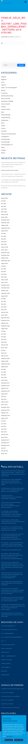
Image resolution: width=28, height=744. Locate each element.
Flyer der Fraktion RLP (8, 644)
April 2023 (3, 307)
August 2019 (4, 394)
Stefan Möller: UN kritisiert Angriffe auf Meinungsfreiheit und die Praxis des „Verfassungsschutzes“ (12, 599)
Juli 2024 (3, 266)
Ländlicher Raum (5, 109)
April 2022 (3, 339)
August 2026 (4, 198)
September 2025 (5, 228)
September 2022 (5, 326)
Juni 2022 (3, 334)
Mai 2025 (3, 239)
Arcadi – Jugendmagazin (8, 656)
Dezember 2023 (5, 285)
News (2, 112)
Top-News (3, 131)
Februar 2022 (4, 345)
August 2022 (4, 328)
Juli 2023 (3, 298)
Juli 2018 (3, 421)
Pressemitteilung (5, 117)
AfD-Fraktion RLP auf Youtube (10, 707)
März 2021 (4, 353)
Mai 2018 (3, 426)
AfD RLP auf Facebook (7, 692)
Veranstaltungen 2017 (7, 144)
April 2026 (3, 209)
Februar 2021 (4, 355)
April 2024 (3, 274)
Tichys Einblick (5, 667)
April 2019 (3, 399)
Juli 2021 (3, 350)
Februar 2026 (4, 214)
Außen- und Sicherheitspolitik (9, 87)
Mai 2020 (3, 374)
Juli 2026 (3, 201)
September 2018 (5, 415)
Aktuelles (3, 77)
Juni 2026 (3, 203)
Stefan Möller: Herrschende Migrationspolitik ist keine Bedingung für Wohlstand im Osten (13, 521)
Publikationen (4, 120)
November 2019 (5, 385)
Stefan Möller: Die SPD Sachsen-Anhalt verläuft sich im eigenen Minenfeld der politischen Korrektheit (13, 490)
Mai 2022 (3, 336)
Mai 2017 (3, 448)
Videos (3, 147)
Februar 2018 (4, 434)
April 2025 (3, 241)
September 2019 (5, 391)
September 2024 (5, 260)
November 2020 (5, 358)
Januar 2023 (4, 315)
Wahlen (3, 153)
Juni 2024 (3, 269)
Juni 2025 (3, 236)
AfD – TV (3, 641)
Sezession (4, 671)
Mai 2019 (3, 396)
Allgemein (3, 79)
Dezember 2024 (5, 252)
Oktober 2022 (4, 323)
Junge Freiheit (5, 652)
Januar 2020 (4, 380)
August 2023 (4, 296)
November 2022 (5, 320)
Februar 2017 (4, 451)
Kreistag (3, 106)
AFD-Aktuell (16, 467)
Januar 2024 (4, 282)
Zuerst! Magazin (6, 663)
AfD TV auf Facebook (7, 700)
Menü (25, 2)
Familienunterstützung (7, 96)
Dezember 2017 (5, 440)
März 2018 (4, 432)
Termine (3, 128)
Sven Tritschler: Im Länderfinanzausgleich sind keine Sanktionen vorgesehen (11, 497)
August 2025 (4, 230)
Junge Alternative (6, 648)
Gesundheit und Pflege (7, 101)
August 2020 (4, 366)
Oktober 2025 (4, 225)
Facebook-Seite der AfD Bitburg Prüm (12, 688)
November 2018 (5, 410)
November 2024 (5, 255)
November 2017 (5, 442)
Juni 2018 (3, 423)
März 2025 (4, 244)
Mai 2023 (3, 304)
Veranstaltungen (5, 139)
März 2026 (4, 211)
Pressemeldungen (6, 115)
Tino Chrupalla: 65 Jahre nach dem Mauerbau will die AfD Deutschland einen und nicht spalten (12, 528)
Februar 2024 (4, 279)
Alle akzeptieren (8, 740)
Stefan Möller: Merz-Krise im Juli (11, 550)
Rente (2, 123)
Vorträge (3, 150)
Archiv (2, 82)
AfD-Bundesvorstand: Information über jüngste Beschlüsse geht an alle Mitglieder (12, 614)
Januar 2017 (4, 453)
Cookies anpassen (18, 740)
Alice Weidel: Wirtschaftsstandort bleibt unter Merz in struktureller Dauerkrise (12, 583)
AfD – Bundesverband (7, 633)
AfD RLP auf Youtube (7, 704)
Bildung (3, 90)
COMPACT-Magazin (6, 659)
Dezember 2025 (5, 220)
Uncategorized (5, 136)
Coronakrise (4, 93)
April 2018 (3, 429)
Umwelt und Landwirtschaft (8, 134)
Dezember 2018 (5, 407)
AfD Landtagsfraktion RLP (9, 629)
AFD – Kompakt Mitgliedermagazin (11, 637)
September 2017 (5, 445)
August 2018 (4, 418)
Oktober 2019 (4, 388)
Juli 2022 (3, 331)
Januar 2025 (4, 250)
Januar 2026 (4, 217)
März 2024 (4, 277)
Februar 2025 (4, 247)
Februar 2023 (4, 312)
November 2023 (5, 288)
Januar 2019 (4, 404)
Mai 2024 (3, 271)
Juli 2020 (3, 369)
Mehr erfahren (9, 736)
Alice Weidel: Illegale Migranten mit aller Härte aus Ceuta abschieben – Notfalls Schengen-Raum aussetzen (12, 544)
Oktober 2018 (4, 413)
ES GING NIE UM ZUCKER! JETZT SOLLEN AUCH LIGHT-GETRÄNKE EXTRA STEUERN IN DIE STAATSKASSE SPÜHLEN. (13, 164)
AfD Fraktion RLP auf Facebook (10, 696)
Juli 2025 (3, 233)
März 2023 (4, 309)
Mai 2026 (3, 206)
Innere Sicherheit (5, 104)
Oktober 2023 (4, 290)
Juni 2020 (3, 372)
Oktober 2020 (4, 361)
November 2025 (5, 222)
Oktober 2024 (4, 258)
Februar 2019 (4, 402)
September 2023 (5, 293)
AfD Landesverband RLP (8, 626)
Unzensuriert (5, 674)
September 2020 (5, 364)
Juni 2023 (3, 301)
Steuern (3, 125)
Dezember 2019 (5, 383)
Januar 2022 (4, 347)
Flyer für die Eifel (5, 98)
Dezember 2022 (5, 317)
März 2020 (4, 377)
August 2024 (4, 263)
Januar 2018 (4, 437)
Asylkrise (3, 85)
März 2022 (4, 342)
